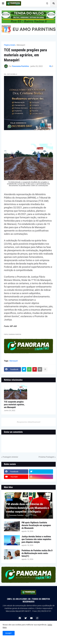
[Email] (40, 369)
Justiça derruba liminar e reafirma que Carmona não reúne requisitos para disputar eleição (36, 539)
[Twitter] (24, 369)
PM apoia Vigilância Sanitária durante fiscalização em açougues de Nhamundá (36, 525)
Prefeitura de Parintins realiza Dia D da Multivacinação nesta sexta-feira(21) (37, 553)
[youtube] (31, 618)
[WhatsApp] (29, 369)
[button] (3, 3)
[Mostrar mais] (45, 369)
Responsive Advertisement (28, 422)
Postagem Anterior (10, 457)
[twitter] (41, 471)
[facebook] (19, 618)
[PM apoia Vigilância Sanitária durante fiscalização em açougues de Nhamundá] (12, 526)
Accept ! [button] (8, 633)
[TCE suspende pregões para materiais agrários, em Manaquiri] (15, 392)
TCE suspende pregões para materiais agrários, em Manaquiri (14, 404)
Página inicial (9, 45)
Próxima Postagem (46, 457)
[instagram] (41, 476)
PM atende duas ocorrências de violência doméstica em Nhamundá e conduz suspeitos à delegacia (27, 507)
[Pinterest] (34, 369)
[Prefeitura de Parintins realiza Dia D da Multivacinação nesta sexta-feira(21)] (12, 554)
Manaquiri (21, 45)
